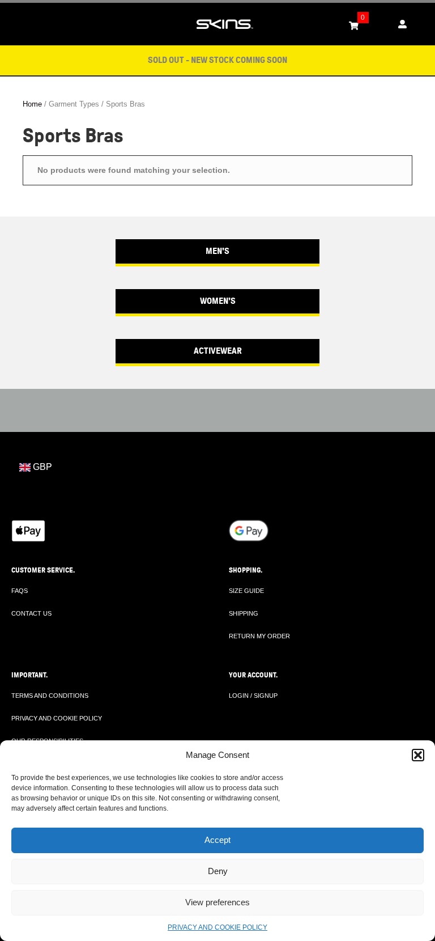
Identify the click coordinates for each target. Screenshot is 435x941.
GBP (41, 467)
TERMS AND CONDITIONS (49, 695)
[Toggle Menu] (14, 24)
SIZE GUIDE (246, 590)
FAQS (19, 590)
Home (32, 104)
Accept (217, 840)
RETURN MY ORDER (259, 636)
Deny (218, 871)
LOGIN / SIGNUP (253, 695)
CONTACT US (31, 613)
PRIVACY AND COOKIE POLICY (217, 927)
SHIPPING (243, 613)
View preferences (217, 902)
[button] (418, 755)
